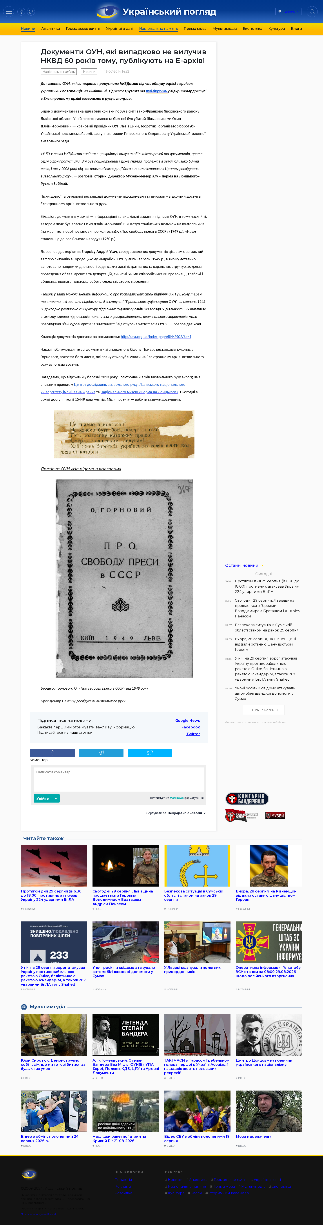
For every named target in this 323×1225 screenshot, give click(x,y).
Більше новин (263, 710)
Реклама (123, 1186)
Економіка (252, 29)
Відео (27, 1078)
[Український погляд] (29, 1174)
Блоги (296, 29)
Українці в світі (119, 29)
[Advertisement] (263, 756)
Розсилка (123, 1193)
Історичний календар (228, 1193)
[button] (8, 11)
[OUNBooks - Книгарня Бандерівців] (263, 798)
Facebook (190, 727)
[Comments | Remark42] (119, 791)
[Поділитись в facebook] (52, 753)
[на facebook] (21, 12)
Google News (187, 721)
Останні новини (241, 565)
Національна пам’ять (158, 29)
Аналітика (50, 29)
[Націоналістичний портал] (243, 815)
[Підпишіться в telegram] (101, 753)
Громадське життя (83, 29)
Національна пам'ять (59, 72)
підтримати (290, 11)
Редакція (123, 1180)
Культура (276, 29)
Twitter (193, 734)
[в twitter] (31, 12)
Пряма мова (195, 29)
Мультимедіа (224, 29)
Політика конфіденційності (38, 1214)
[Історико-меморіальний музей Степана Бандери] (283, 815)
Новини (28, 29)
